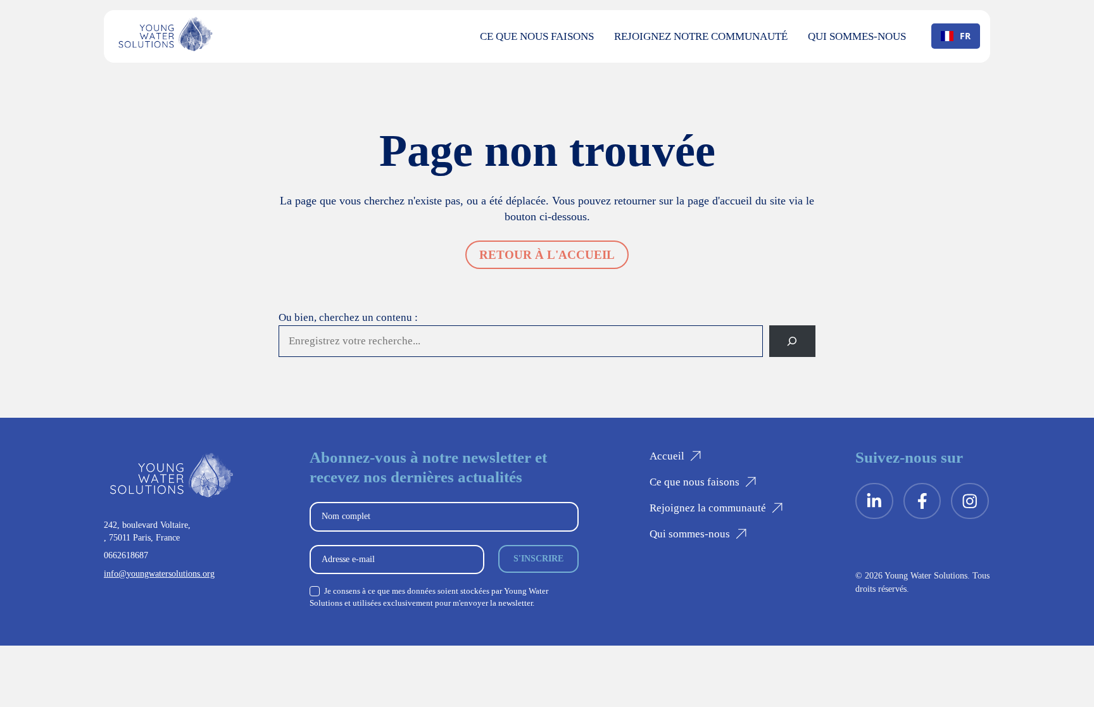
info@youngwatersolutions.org (159, 573)
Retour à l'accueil (547, 254)
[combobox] (955, 36)
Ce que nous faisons (537, 36)
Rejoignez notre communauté (701, 36)
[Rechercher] (792, 341)
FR (965, 36)
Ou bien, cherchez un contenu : (348, 317)
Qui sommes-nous (857, 36)
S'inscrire (538, 558)
